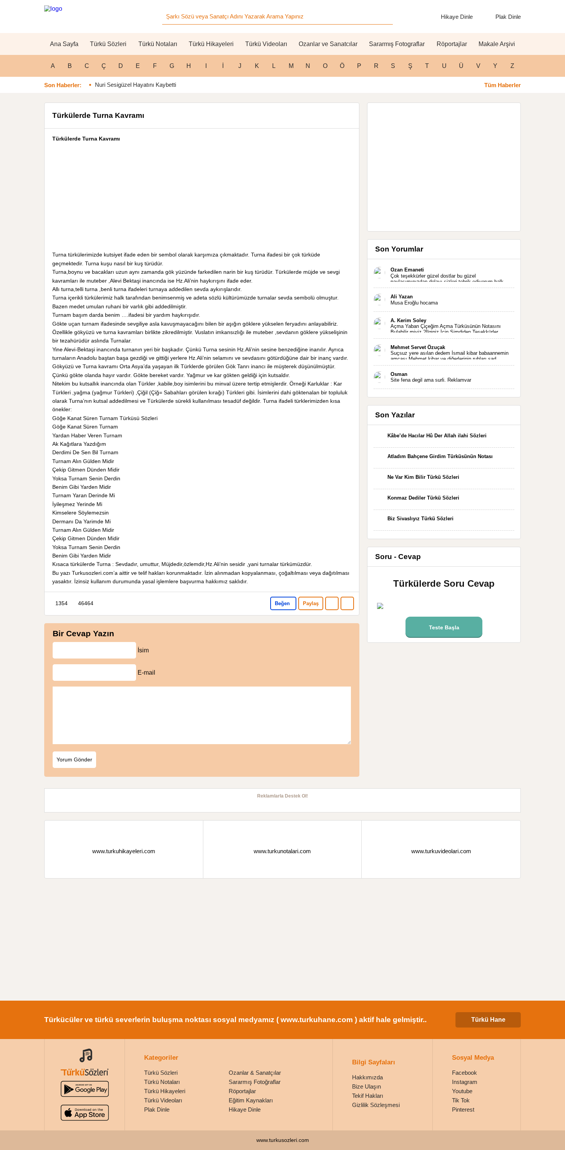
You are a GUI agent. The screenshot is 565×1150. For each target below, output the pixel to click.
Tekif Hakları (367, 1095)
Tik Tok (461, 1100)
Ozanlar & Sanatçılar (255, 1072)
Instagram (464, 1082)
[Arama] (385, 16)
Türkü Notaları (157, 44)
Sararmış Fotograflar (397, 44)
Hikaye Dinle (457, 16)
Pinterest (463, 1109)
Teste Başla (444, 627)
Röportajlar (452, 44)
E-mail (146, 672)
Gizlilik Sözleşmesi (376, 1105)
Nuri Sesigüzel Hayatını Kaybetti (135, 84)
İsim (143, 650)
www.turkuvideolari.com (441, 851)
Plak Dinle (508, 16)
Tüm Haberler (502, 85)
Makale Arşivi (497, 44)
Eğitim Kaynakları (251, 1100)
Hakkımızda (367, 1077)
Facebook (464, 1072)
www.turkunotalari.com (282, 851)
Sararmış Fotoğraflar (255, 1082)
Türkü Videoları (266, 44)
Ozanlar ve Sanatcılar (328, 44)
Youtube (462, 1091)
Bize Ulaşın (366, 1086)
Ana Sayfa (64, 44)
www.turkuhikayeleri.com (123, 851)
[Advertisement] (201, 196)
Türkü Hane (488, 1019)
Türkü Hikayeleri (211, 44)
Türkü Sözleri (108, 44)
